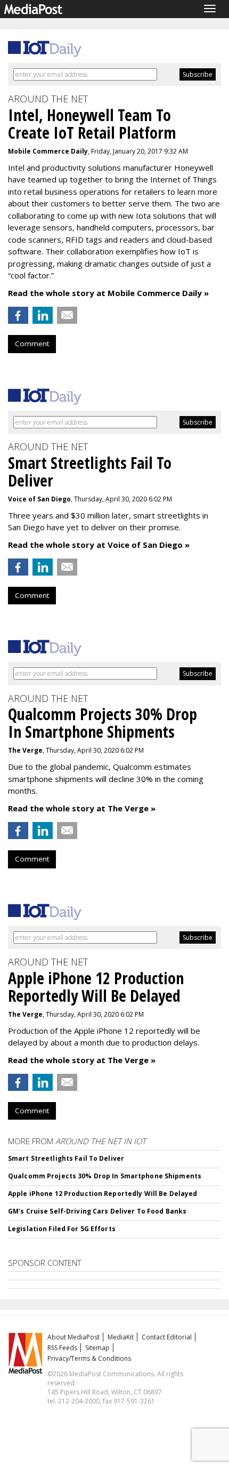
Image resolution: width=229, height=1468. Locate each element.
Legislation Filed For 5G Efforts (62, 1228)
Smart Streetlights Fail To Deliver (66, 1158)
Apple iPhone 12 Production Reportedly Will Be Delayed (102, 1193)
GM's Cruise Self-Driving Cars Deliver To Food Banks (97, 1211)
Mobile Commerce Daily (48, 151)
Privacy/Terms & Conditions (89, 1358)
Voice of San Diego (39, 499)
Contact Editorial (167, 1337)
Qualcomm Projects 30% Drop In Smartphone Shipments (104, 1175)
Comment (32, 343)
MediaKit (121, 1337)
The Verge (25, 750)
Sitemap (97, 1347)
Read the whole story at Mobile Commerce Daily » (108, 293)
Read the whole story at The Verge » (82, 808)
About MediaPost (73, 1337)
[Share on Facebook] (18, 315)
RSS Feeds (62, 1347)
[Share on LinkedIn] (42, 315)
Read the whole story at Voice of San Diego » (99, 544)
